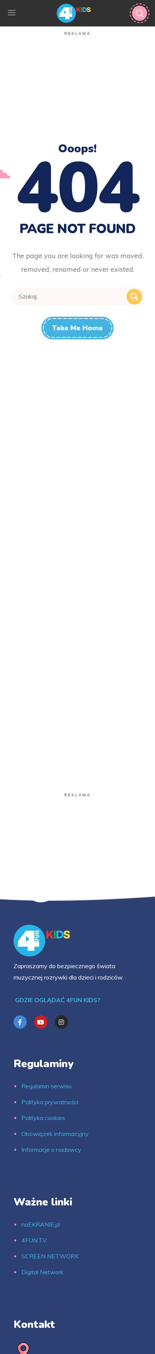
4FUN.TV (34, 1240)
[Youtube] (40, 1022)
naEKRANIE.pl (40, 1224)
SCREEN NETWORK (50, 1256)
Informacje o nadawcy (51, 1149)
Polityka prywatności (49, 1102)
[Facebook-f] (20, 1022)
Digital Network (42, 1272)
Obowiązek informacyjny (55, 1133)
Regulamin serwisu (46, 1086)
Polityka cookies (43, 1118)
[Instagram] (61, 1022)
